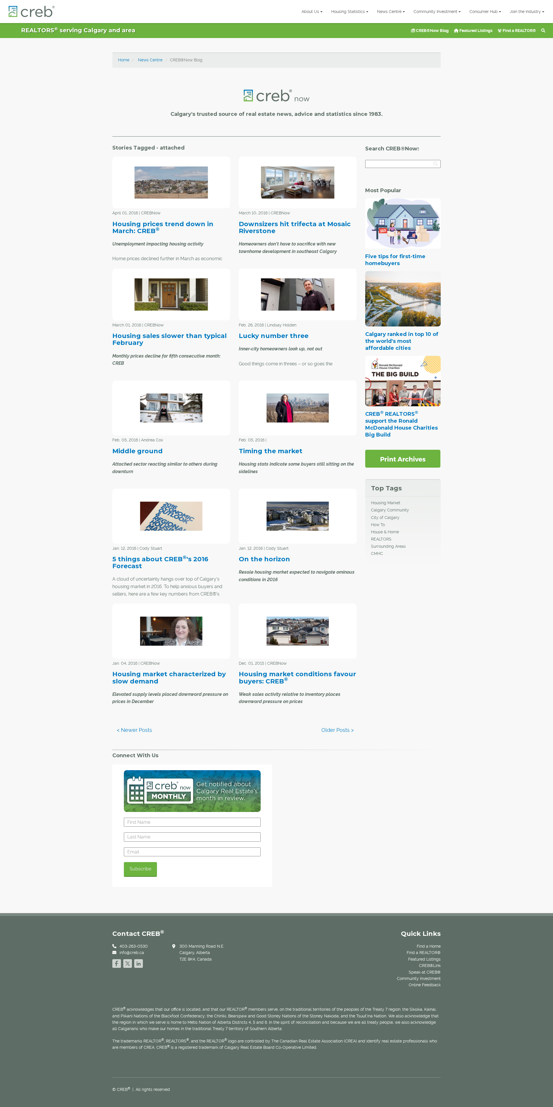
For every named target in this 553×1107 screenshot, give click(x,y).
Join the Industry (525, 11)
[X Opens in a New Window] (127, 963)
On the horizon (264, 559)
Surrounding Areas (388, 546)
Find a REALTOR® (519, 30)
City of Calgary (385, 517)
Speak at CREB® (425, 972)
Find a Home (429, 946)
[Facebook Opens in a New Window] (116, 963)
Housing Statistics (348, 11)
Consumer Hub (483, 11)
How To (378, 524)
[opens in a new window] (402, 458)
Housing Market (385, 502)
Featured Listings (476, 30)
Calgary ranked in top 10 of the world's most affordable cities (401, 341)
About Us (310, 11)
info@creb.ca (132, 952)
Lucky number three (273, 336)
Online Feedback (425, 985)
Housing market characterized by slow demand (169, 677)
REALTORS (381, 539)
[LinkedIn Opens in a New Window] (138, 963)
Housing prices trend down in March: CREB (162, 227)
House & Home (385, 532)
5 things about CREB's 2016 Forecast (160, 562)
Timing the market (270, 451)
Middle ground (137, 451)
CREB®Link (430, 965)
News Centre (389, 11)
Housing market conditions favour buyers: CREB (297, 677)
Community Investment (435, 11)
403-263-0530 (134, 946)
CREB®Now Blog (432, 30)
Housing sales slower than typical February (169, 339)
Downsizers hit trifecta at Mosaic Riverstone (295, 227)
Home (123, 60)
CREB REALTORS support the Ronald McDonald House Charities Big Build (401, 424)
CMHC (377, 553)
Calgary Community (390, 510)
